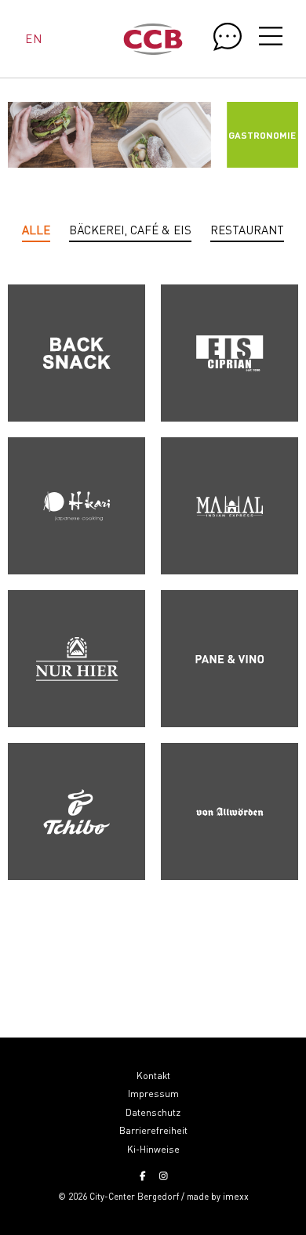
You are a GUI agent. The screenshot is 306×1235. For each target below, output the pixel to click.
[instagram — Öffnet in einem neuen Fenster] (163, 1176)
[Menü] (270, 38)
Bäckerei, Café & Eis (130, 230)
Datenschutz (153, 1112)
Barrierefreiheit (153, 1130)
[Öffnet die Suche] (228, 37)
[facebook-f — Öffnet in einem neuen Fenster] (142, 1176)
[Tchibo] (76, 811)
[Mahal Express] (229, 505)
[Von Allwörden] (229, 811)
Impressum (153, 1093)
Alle (36, 230)
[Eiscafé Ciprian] (229, 353)
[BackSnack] (76, 353)
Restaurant (247, 230)
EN (33, 38)
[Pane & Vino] (229, 658)
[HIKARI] (76, 505)
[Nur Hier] (76, 658)
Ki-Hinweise (153, 1149)
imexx (236, 1196)
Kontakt (153, 1075)
